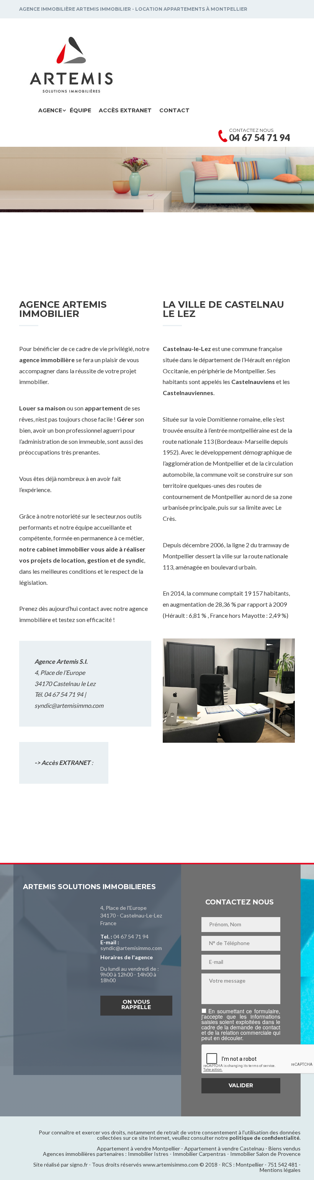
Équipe (80, 110)
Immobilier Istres (148, 1153)
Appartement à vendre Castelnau (224, 1148)
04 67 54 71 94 (131, 936)
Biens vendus (284, 1148)
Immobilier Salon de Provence (265, 1153)
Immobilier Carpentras (199, 1153)
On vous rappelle (136, 1004)
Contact (174, 110)
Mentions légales (280, 1170)
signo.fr (79, 1164)
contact (89, 608)
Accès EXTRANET (125, 110)
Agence (50, 110)
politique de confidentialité (264, 1137)
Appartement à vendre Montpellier (138, 1148)
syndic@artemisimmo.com (68, 705)
